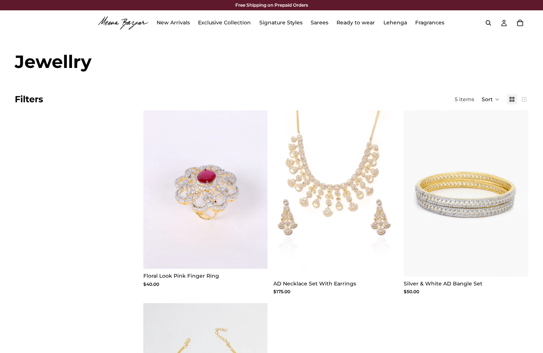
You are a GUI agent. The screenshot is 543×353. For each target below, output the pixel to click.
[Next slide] (387, 193)
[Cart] (520, 23)
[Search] (488, 23)
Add (262, 257)
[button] (490, 99)
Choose (392, 265)
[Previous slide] (284, 193)
